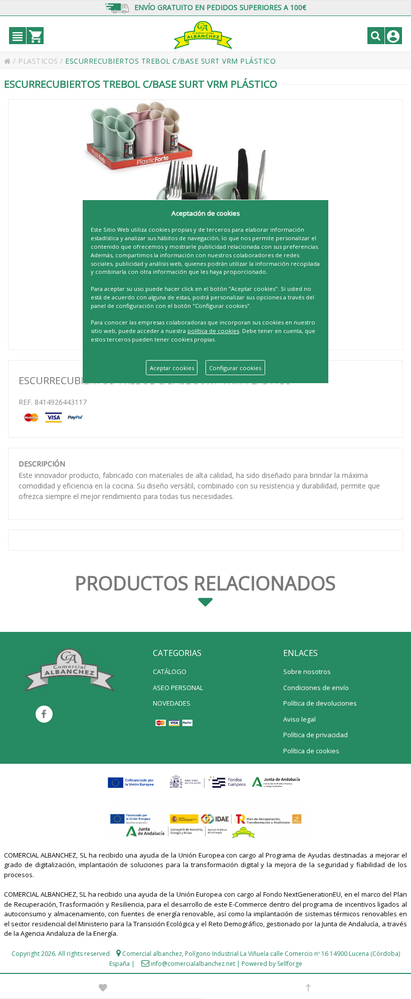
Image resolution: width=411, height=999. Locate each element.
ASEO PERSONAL (178, 687)
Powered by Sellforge (272, 963)
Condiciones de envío (316, 687)
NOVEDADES (171, 703)
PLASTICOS (39, 61)
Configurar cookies (235, 368)
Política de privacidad (315, 734)
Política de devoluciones (320, 703)
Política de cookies (311, 750)
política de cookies (213, 331)
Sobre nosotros (307, 671)
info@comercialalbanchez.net (193, 963)
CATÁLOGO (169, 671)
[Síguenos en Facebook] (44, 714)
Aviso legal (299, 719)
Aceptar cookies (172, 368)
